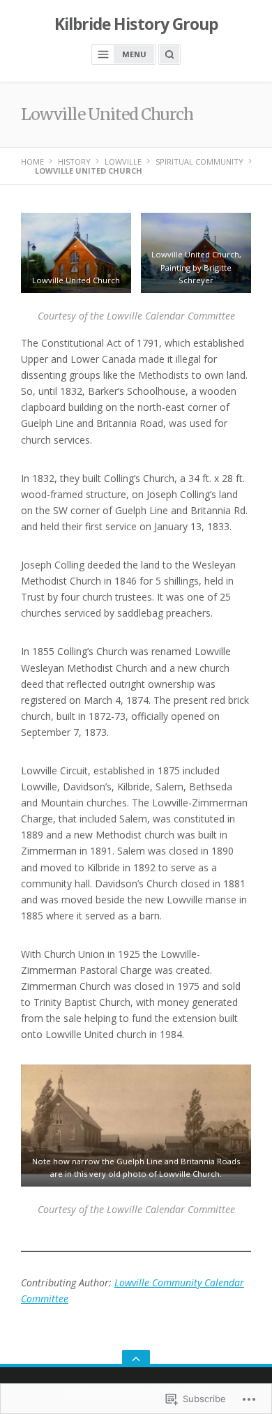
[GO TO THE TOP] (136, 1358)
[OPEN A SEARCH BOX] (169, 54)
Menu (134, 54)
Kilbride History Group (136, 24)
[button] (76, 253)
